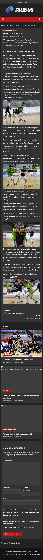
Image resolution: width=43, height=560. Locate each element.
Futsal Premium (7, 30)
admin (6, 36)
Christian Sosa (8, 362)
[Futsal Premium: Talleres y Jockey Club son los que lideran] (21, 379)
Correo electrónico (27, 489)
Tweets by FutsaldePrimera (10, 543)
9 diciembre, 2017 (15, 36)
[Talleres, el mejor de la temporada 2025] (21, 418)
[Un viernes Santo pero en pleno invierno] (21, 343)
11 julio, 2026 (17, 362)
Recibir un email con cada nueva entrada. (20, 527)
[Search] (39, 19)
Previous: (13, 312)
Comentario (8, 460)
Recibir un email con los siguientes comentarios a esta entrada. (21, 522)
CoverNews (32, 554)
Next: (33, 317)
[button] (3, 19)
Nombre (6, 487)
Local (14, 30)
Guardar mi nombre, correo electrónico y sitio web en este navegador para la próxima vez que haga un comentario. (21, 512)
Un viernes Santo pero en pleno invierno (18, 359)
